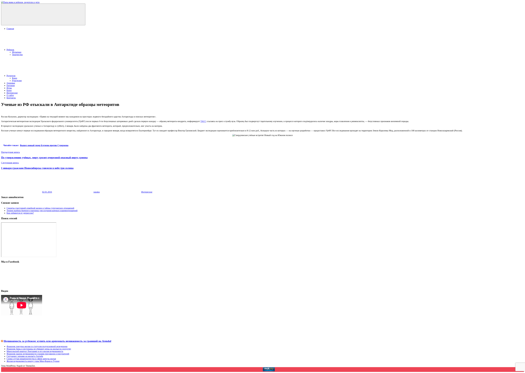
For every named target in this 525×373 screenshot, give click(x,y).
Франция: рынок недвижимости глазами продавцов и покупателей (38, 354)
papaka (97, 192)
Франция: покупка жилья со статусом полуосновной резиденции (37, 346)
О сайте (10, 95)
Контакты (11, 98)
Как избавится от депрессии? (20, 213)
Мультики (16, 52)
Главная (10, 28)
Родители (11, 75)
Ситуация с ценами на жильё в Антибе (25, 356)
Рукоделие (17, 80)
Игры (9, 88)
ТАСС (203, 121)
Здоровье (11, 83)
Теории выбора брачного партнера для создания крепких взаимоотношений (42, 210)
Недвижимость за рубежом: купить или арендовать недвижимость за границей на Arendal (57, 341)
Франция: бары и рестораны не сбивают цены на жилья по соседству (39, 349)
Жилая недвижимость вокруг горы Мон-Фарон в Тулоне (33, 361)
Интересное (12, 93)
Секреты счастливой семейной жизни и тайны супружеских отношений (40, 208)
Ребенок (10, 50)
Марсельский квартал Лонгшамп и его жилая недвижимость (35, 351)
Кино (14, 78)
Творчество (17, 54)
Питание (11, 85)
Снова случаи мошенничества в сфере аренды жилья (31, 359)
